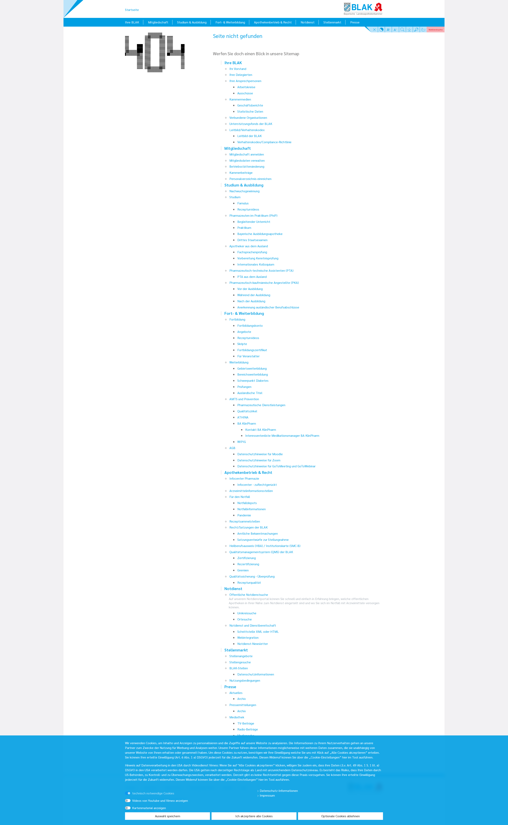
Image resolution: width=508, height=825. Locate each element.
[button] (374, 29)
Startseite (132, 10)
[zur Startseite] (363, 7)
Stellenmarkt (332, 22)
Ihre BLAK (132, 22)
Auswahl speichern (167, 816)
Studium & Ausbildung (192, 22)
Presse (355, 22)
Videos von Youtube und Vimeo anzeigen (160, 800)
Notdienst (308, 22)
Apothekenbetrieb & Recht (273, 22)
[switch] (133, 789)
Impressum (267, 795)
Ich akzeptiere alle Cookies (254, 816)
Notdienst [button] (436, 29)
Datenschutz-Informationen (278, 790)
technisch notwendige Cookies (153, 793)
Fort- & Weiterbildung (230, 22)
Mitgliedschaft (158, 22)
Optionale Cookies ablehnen (340, 816)
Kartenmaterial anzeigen (149, 808)
